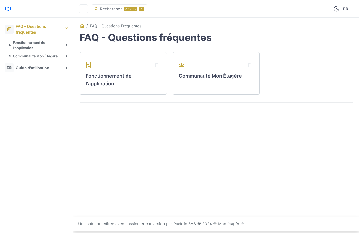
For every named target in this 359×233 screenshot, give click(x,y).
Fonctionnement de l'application (29, 45)
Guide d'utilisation (28, 68)
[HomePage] (36, 8)
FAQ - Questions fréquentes (26, 29)
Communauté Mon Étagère (35, 56)
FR (345, 8)
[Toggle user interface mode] (336, 8)
